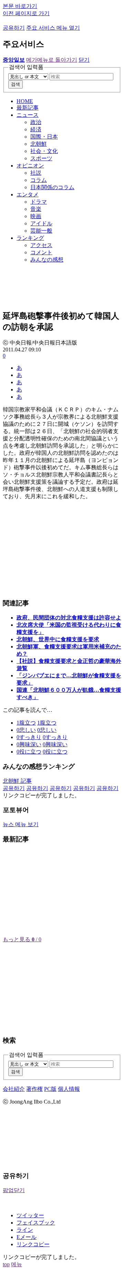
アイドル (41, 223)
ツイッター (30, 1215)
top (6, 1264)
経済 (35, 129)
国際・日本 (44, 137)
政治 (35, 122)
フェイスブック (36, 1223)
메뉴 (16, 1264)
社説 (35, 173)
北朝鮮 (38, 144)
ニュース (28, 115)
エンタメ (28, 194)
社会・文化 (44, 151)
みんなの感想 (46, 260)
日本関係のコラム (52, 187)
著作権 (34, 1089)
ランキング (30, 238)
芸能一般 (41, 231)
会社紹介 (14, 1089)
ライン (25, 1230)
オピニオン (30, 165)
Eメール (27, 1237)
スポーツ (41, 158)
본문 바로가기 (20, 6)
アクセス (41, 245)
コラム (38, 180)
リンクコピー (33, 1244)
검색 (15, 84)
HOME (25, 101)
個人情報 (69, 1089)
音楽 (35, 209)
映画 (35, 216)
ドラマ (38, 202)
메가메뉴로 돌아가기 (51, 60)
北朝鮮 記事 (17, 781)
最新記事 (28, 108)
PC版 (50, 1089)
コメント (41, 252)
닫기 (84, 60)
